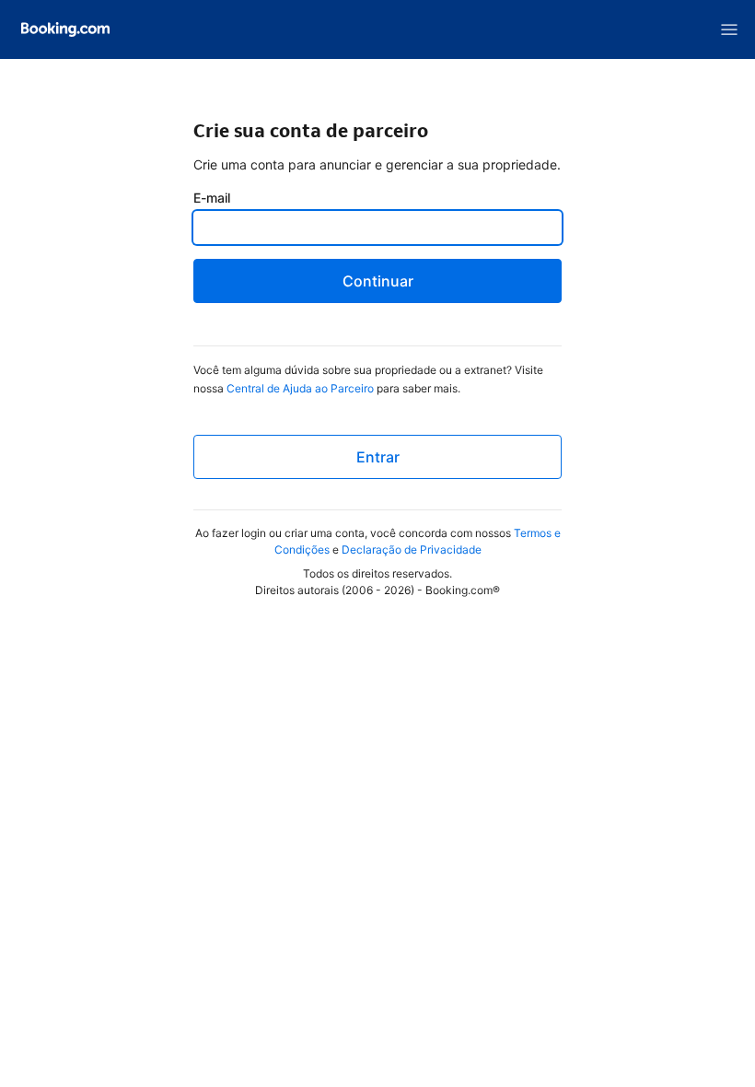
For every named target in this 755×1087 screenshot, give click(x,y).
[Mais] (729, 29)
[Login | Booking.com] (65, 29)
